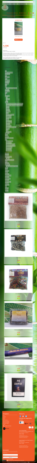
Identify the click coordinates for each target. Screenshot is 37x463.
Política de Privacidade (6, 421)
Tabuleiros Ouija (9, 116)
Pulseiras (8, 108)
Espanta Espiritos (9, 122)
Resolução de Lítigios (6, 423)
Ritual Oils (6, 172)
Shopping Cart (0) (10, 12)
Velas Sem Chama (9, 120)
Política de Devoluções (6, 422)
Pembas (6, 78)
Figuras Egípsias (9, 117)
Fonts (7, 130)
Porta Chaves (9, 111)
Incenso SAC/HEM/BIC (10, 141)
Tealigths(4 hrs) (7, 77)
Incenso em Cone (9, 142)
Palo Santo (6, 167)
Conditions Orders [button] (23, 12)
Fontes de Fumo (9, 125)
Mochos (8, 119)
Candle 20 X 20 (7, 89)
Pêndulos (8, 106)
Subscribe (10, 457)
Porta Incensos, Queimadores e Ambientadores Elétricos (15, 103)
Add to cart (19, 39)
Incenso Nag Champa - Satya (11, 144)
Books (6, 86)
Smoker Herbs (7, 180)
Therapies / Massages (22, 3)
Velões (6, 186)
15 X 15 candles (7, 81)
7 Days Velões (7, 83)
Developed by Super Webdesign (13, 460)
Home (4, 415)
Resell (16, 3)
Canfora (6, 92)
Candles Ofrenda (7, 91)
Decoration (6, 102)
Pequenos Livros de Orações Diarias (12, 88)
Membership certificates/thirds (9, 159)
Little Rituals (7, 153)
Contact (12, 3)
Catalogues (7, 3)
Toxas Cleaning (7, 184)
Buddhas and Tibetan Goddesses (11, 127)
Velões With (6, 189)
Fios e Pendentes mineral (10, 114)
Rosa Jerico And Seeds (8, 175)
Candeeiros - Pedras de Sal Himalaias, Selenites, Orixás (15, 105)
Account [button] (16, 12)
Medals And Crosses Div (8, 156)
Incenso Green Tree (9, 147)
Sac (7, 97)
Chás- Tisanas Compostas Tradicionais (12, 166)
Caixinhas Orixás (7, 80)
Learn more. (25, 462)
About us (4, 417)
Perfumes (6, 169)
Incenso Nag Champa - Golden (11, 145)
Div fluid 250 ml (7, 133)
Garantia (4, 424)
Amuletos (8, 158)
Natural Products (30, 3)
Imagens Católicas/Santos (9, 72)
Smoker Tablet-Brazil (8, 181)
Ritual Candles (7, 170)
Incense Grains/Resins (11, 16)
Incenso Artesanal (9, 150)
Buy (18, 226)
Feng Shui (8, 128)
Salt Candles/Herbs (8, 178)
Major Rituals (7, 155)
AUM (7, 100)
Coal (5, 94)
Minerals (6, 161)
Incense (6, 139)
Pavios (6, 75)
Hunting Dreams (9, 131)
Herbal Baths (7, 136)
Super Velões (7, 183)
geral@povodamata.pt (7, 425)
